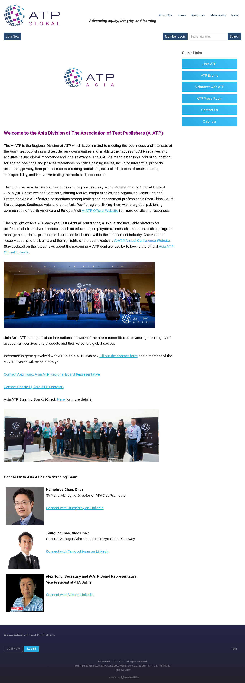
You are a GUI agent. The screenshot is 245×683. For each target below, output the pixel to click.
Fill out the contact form (118, 356)
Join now (13, 648)
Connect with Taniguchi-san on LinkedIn (77, 551)
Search (235, 36)
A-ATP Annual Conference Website (142, 240)
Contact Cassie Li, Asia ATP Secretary (34, 387)
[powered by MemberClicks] (122, 678)
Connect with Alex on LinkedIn (70, 595)
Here (61, 399)
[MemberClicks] (32, 15)
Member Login (175, 36)
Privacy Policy (122, 669)
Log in (31, 648)
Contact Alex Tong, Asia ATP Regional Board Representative (52, 374)
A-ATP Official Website (100, 210)
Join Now (12, 36)
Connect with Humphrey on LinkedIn (75, 508)
